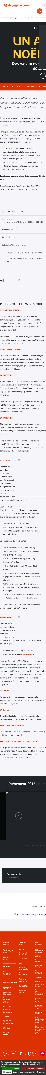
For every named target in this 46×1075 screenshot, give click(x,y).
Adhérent (22, 949)
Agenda (42, 43)
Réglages (7, 1072)
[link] (18, 815)
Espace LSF (35, 1053)
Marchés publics (6, 1033)
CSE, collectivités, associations (23, 979)
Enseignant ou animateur (23, 953)
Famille (21, 964)
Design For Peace (27, 654)
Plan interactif (42, 57)
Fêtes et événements (26, 86)
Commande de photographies (8, 1021)
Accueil (4, 86)
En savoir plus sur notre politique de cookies (29, 1072)
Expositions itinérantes (7, 993)
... (10, 86)
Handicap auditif (20, 1053)
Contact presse (5, 958)
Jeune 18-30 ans (23, 959)
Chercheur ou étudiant (23, 991)
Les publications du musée (7, 973)
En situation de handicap (23, 986)
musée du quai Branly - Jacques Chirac (19, 5)
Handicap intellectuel (28, 1053)
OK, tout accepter (12, 1069)
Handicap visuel (13, 1053)
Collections (24, 18)
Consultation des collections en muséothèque (8, 1009)
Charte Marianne (6, 1028)
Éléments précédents (18, 815)
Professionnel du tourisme (23, 973)
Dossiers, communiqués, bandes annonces (8, 951)
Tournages (6, 1016)
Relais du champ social (23, 968)
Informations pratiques (9, 18)
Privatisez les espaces (7, 988)
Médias (42, 50)
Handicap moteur (6, 1053)
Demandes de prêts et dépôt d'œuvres (7, 1000)
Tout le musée (17, 211)
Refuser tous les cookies (34, 1069)
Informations (42, 35)
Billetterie (42, 28)
